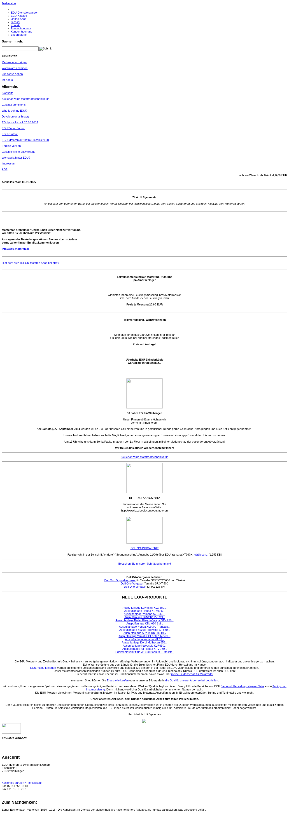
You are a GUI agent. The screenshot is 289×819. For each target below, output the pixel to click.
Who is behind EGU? (15, 110)
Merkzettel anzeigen (14, 62)
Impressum (8, 163)
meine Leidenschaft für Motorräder (192, 674)
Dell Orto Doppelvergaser (120, 580)
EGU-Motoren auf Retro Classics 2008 (25, 140)
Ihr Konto (7, 80)
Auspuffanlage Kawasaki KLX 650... (144, 607)
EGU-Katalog (19, 15)
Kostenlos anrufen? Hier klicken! (22, 782)
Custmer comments (14, 104)
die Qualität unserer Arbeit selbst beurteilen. (192, 680)
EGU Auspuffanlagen (43, 667)
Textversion (9, 3)
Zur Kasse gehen (12, 74)
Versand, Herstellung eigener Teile (242, 686)
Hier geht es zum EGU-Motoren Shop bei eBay (30, 263)
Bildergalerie (19, 34)
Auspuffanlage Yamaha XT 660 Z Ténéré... (144, 636)
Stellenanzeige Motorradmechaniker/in (25, 99)
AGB (4, 169)
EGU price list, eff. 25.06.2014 (20, 122)
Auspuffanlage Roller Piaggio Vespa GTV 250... (145, 620)
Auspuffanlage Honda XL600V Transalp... (144, 626)
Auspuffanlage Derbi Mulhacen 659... (144, 642)
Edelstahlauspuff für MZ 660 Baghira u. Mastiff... (144, 652)
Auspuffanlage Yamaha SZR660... (144, 614)
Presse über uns (21, 28)
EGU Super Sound (13, 128)
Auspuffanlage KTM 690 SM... (144, 623)
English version (11, 146)
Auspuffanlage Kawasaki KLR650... (144, 645)
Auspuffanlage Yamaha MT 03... (144, 639)
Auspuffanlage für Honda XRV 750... (144, 648)
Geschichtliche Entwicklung (18, 151)
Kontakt (15, 25)
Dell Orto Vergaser (132, 583)
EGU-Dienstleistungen (24, 12)
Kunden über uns (21, 31)
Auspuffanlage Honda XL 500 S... (144, 610)
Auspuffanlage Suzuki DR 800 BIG (145, 633)
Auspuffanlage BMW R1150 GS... (144, 617)
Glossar (15, 22)
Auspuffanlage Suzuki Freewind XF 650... (144, 629)
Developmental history (15, 116)
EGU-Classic (10, 134)
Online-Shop (18, 19)
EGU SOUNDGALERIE (145, 548)
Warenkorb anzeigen (15, 68)
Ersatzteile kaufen (118, 680)
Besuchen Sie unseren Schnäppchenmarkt (144, 563)
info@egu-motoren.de (16, 249)
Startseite (7, 93)
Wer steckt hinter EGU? (16, 157)
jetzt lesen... (201, 554)
